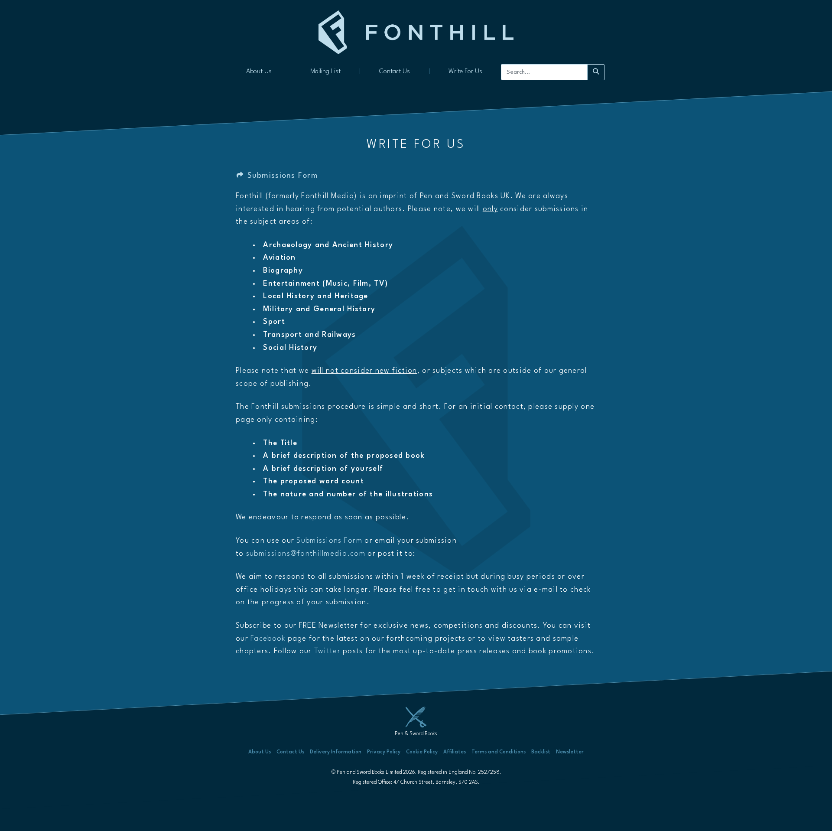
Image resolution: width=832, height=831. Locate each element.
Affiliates (454, 752)
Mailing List (325, 71)
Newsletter (570, 752)
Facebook (267, 638)
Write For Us (465, 71)
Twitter (327, 651)
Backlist (540, 752)
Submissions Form (281, 175)
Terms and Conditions (498, 752)
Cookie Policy (422, 752)
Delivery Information (335, 752)
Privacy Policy (383, 752)
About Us (259, 71)
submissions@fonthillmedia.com (305, 553)
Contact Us (394, 71)
